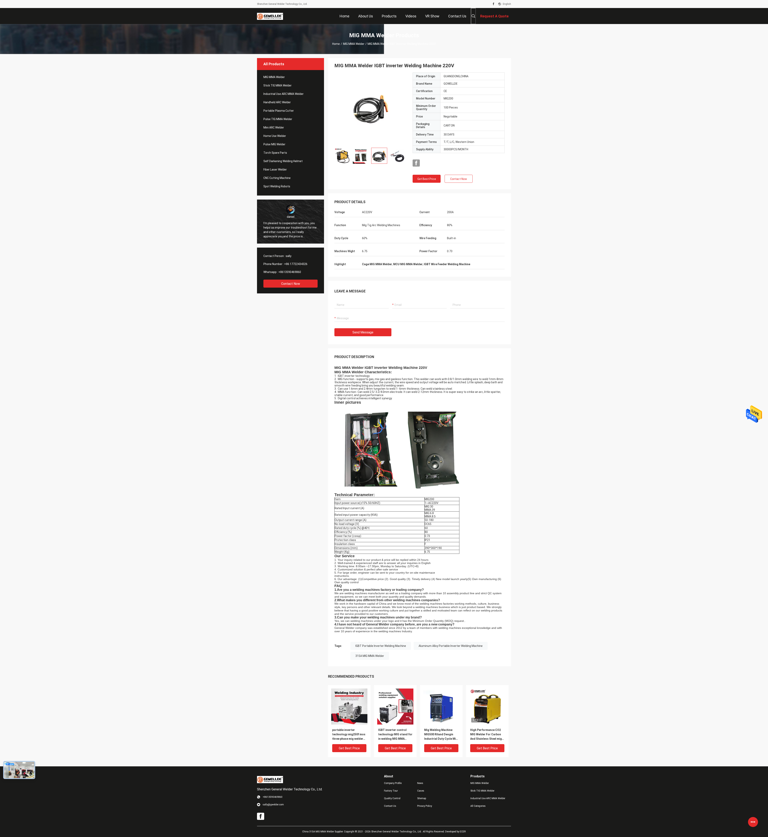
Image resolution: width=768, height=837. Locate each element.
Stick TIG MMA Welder (277, 85)
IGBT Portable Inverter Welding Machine (380, 645)
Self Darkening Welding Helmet (283, 161)
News (420, 783)
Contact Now (290, 284)
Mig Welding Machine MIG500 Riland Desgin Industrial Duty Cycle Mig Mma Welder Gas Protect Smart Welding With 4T (441, 734)
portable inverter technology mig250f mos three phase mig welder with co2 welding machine (349, 734)
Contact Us (390, 806)
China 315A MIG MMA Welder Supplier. (323, 831)
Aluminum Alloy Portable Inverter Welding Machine (451, 645)
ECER (463, 831)
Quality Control (392, 798)
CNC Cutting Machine (277, 178)
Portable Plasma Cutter (278, 110)
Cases (420, 790)
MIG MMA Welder (353, 43)
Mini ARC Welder (273, 127)
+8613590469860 (289, 272)
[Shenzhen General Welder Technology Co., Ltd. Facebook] (493, 4)
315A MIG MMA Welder (369, 655)
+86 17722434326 (295, 264)
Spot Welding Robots (276, 186)
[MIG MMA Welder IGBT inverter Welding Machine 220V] (370, 108)
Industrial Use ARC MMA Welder (283, 93)
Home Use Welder (274, 135)
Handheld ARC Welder (277, 102)
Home (336, 43)
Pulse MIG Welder (274, 144)
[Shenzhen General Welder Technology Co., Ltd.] (270, 16)
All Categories (478, 806)
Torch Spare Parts (275, 152)
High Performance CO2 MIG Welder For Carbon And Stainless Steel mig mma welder (486, 734)
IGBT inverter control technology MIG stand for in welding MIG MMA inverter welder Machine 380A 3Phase (395, 734)
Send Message (362, 332)
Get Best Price (426, 179)
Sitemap (421, 798)
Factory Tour (391, 790)
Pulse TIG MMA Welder (277, 119)
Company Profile (393, 783)
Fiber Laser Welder (275, 169)
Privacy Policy (424, 806)
